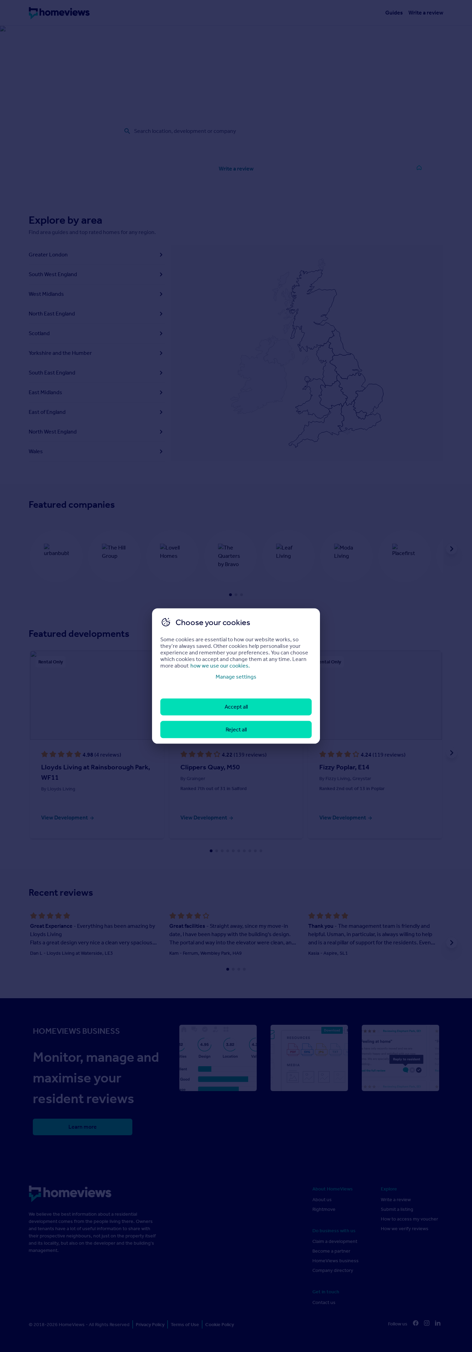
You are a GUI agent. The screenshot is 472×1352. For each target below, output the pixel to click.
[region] (236, 676)
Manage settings (236, 676)
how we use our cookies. (220, 665)
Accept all (236, 706)
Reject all (236, 729)
